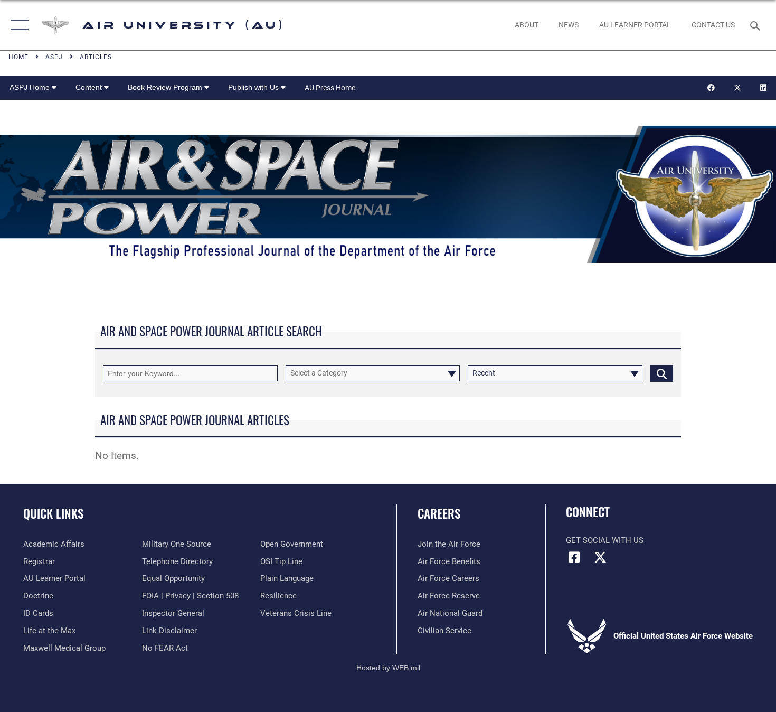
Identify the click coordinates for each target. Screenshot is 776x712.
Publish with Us (254, 87)
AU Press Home (330, 87)
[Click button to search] (661, 373)
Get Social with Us (604, 540)
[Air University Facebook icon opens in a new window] (574, 557)
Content (89, 87)
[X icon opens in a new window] (600, 557)
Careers (439, 513)
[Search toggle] (756, 24)
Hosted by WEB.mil (388, 667)
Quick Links (53, 513)
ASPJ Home (31, 87)
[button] (17, 25)
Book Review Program (166, 87)
